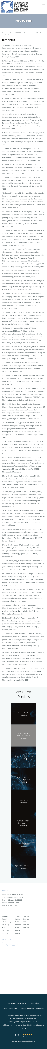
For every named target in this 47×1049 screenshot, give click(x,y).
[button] (43, 4)
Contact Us (40, 1009)
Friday (15, 927)
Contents (27, 33)
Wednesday (15, 922)
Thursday (15, 925)
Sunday (11, 933)
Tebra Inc (23, 1003)
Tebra (33, 1041)
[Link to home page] (19, 7)
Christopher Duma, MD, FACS (11, 33)
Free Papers (9, 35)
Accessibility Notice (27, 1009)
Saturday (11, 930)
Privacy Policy (34, 1003)
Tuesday (15, 919)
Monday (15, 916)
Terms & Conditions (10, 1009)
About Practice (37, 33)
